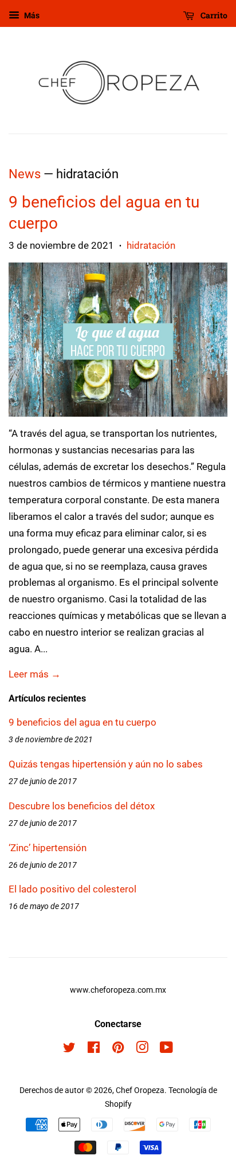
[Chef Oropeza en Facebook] (93, 1050)
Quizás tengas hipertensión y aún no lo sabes (106, 764)
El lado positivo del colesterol (72, 889)
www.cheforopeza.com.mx (118, 990)
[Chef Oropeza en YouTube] (166, 1050)
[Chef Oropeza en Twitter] (69, 1050)
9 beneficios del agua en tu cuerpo (82, 722)
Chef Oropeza (140, 1090)
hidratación (151, 245)
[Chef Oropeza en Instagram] (142, 1050)
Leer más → (35, 674)
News (25, 174)
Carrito (213, 15)
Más (31, 15)
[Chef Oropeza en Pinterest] (118, 1050)
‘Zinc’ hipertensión (47, 847)
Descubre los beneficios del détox (82, 806)
